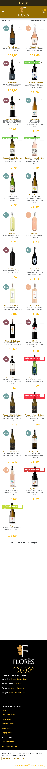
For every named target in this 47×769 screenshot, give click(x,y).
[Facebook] (19, 2)
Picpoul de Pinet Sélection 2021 (12, 415)
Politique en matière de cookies (13, 758)
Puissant (18, 693)
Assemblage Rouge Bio (35, 82)
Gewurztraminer (34, 195)
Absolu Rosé (34, 47)
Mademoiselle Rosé (34, 306)
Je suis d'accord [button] (37, 765)
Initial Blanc (12, 234)
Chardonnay (34, 119)
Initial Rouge (12, 269)
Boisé (11, 693)
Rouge (19, 679)
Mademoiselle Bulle (34, 269)
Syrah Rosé (12, 489)
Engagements (7, 733)
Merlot (34, 341)
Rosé (25, 679)
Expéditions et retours (10, 746)
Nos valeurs (6, 728)
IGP (15, 684)
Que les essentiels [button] (21, 765)
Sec (23, 693)
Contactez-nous (8, 741)
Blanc (13, 679)
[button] (20, 27)
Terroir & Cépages (8, 724)
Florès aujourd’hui (8, 715)
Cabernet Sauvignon (12, 119)
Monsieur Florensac (12, 378)
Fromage (20, 688)
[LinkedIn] (23, 2)
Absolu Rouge (12, 82)
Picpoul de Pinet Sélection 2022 (34, 415)
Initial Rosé (34, 234)
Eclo (12, 195)
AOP (19, 684)
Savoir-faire (6, 719)
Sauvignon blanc (34, 452)
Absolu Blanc (12, 47)
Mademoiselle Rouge (12, 341)
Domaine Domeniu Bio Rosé (34, 158)
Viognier (12, 526)
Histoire (5, 710)
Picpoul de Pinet (34, 378)
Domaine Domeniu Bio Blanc (12, 158)
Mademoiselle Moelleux (12, 306)
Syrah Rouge (34, 489)
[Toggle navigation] (3, 12)
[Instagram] (27, 2)
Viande (13, 688)
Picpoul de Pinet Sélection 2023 (12, 452)
